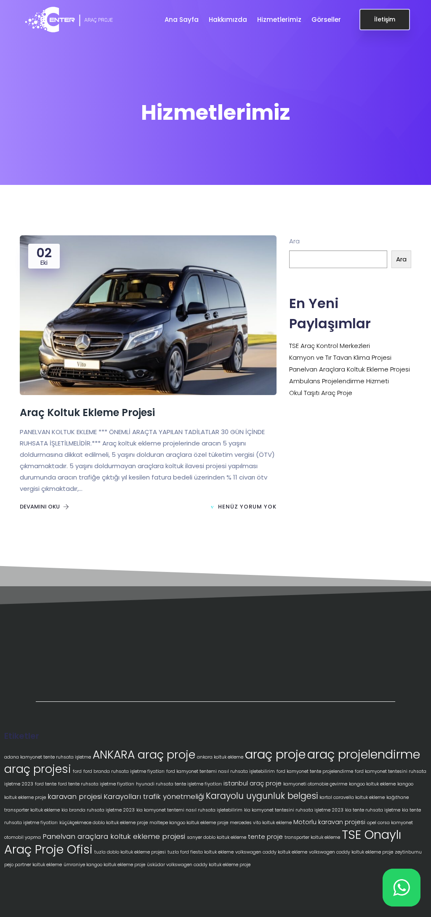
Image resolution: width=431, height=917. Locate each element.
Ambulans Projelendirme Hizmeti (339, 381)
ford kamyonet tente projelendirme (315, 771)
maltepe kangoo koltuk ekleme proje (188, 823)
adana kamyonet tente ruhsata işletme (47, 757)
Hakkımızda (229, 19)
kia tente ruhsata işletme (372, 810)
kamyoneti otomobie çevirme (315, 784)
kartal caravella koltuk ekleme (352, 797)
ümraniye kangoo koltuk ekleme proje (104, 865)
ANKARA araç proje (144, 754)
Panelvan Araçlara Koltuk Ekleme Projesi (349, 369)
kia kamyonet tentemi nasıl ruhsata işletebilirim (189, 810)
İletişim (384, 19)
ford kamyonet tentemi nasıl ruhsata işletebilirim (220, 771)
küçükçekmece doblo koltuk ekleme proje (103, 823)
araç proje (275, 754)
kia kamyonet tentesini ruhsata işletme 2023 (293, 810)
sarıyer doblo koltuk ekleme (216, 837)
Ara (294, 241)
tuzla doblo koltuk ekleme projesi (130, 852)
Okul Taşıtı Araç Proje (320, 392)
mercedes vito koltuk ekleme (261, 823)
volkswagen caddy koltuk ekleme (271, 852)
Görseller (327, 19)
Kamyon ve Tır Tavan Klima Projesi (340, 357)
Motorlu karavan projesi (329, 822)
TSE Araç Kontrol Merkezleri (329, 345)
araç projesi (37, 769)
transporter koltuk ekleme (312, 837)
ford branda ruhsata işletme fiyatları (124, 771)
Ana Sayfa (182, 19)
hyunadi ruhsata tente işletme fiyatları (179, 784)
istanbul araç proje (252, 783)
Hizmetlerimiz (280, 19)
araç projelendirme (363, 754)
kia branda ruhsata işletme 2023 (98, 810)
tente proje (265, 837)
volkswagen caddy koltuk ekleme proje (351, 852)
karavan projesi (75, 796)
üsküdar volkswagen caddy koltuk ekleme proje (198, 865)
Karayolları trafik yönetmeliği (154, 796)
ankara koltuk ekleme (220, 757)
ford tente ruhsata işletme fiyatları (96, 784)
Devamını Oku (40, 507)
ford (77, 771)
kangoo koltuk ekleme (372, 784)
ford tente (45, 784)
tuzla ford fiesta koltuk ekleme (201, 852)
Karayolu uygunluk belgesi (262, 796)
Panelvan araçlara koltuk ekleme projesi (114, 836)
